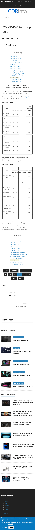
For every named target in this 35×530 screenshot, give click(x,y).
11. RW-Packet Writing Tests (17, 76)
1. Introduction (14, 56)
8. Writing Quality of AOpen (17, 70)
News (5, 503)
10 (10, 274)
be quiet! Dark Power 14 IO (21, 340)
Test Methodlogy (21, 306)
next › (14, 278)
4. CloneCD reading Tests (16, 62)
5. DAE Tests (13, 64)
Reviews (6, 505)
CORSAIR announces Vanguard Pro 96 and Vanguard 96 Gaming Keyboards (23, 402)
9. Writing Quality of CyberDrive (18, 72)
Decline (11, 527)
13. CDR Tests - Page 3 (16, 79)
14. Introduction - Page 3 (16, 81)
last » (20, 278)
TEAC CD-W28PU (13, 295)
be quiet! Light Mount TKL (21, 364)
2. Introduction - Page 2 (16, 58)
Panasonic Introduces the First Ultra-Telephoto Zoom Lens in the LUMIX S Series (23, 457)
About (6, 509)
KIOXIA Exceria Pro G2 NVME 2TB (23, 386)
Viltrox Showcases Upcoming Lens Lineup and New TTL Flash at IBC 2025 (23, 446)
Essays (6, 507)
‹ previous (14, 270)
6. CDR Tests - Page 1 (15, 66)
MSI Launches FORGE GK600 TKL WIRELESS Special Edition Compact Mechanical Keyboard (22, 413)
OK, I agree (4, 527)
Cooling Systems (19, 372)
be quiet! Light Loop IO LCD (21, 375)
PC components (18, 337)
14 (29, 274)
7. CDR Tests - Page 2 (15, 68)
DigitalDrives (28, 97)
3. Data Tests (13, 60)
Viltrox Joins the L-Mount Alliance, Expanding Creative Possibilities (22, 479)
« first (6, 270)
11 (14, 274)
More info (10, 524)
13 (24, 274)
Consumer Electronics (20, 361)
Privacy (6, 515)
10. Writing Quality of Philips (17, 74)
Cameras (16, 348)
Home (6, 501)
